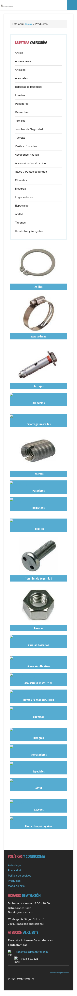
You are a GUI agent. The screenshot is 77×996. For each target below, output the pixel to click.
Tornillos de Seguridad (29, 129)
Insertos (20, 95)
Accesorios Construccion (30, 163)
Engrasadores (24, 197)
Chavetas (21, 180)
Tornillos (20, 120)
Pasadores (21, 103)
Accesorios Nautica (27, 154)
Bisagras (20, 188)
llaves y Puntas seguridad (31, 171)
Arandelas (21, 78)
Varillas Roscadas (26, 146)
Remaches (21, 112)
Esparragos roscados (28, 86)
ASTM (19, 214)
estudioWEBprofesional (59, 973)
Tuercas (20, 137)
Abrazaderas (23, 61)
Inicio (28, 23)
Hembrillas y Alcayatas (29, 231)
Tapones (20, 222)
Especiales (21, 205)
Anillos (19, 52)
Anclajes (20, 69)
